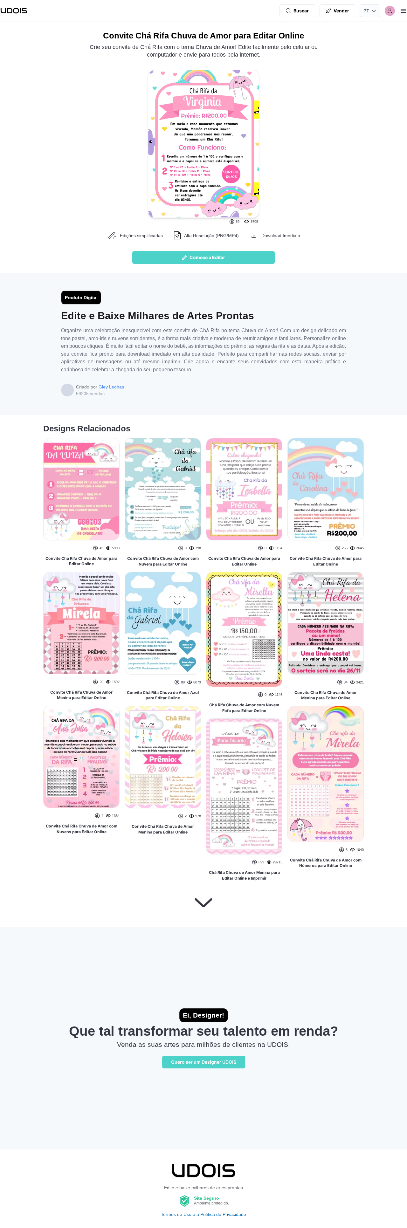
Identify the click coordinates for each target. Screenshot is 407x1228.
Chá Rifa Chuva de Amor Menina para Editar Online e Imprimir (244, 875)
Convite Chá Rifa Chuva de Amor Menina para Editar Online (81, 695)
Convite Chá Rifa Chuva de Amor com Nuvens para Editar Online (81, 829)
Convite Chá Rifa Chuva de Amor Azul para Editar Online (163, 695)
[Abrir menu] (403, 11)
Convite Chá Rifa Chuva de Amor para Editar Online (81, 561)
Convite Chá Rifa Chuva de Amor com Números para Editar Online (326, 863)
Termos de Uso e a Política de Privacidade (203, 1214)
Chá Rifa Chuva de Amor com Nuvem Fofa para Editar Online (244, 708)
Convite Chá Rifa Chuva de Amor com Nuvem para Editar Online (163, 561)
